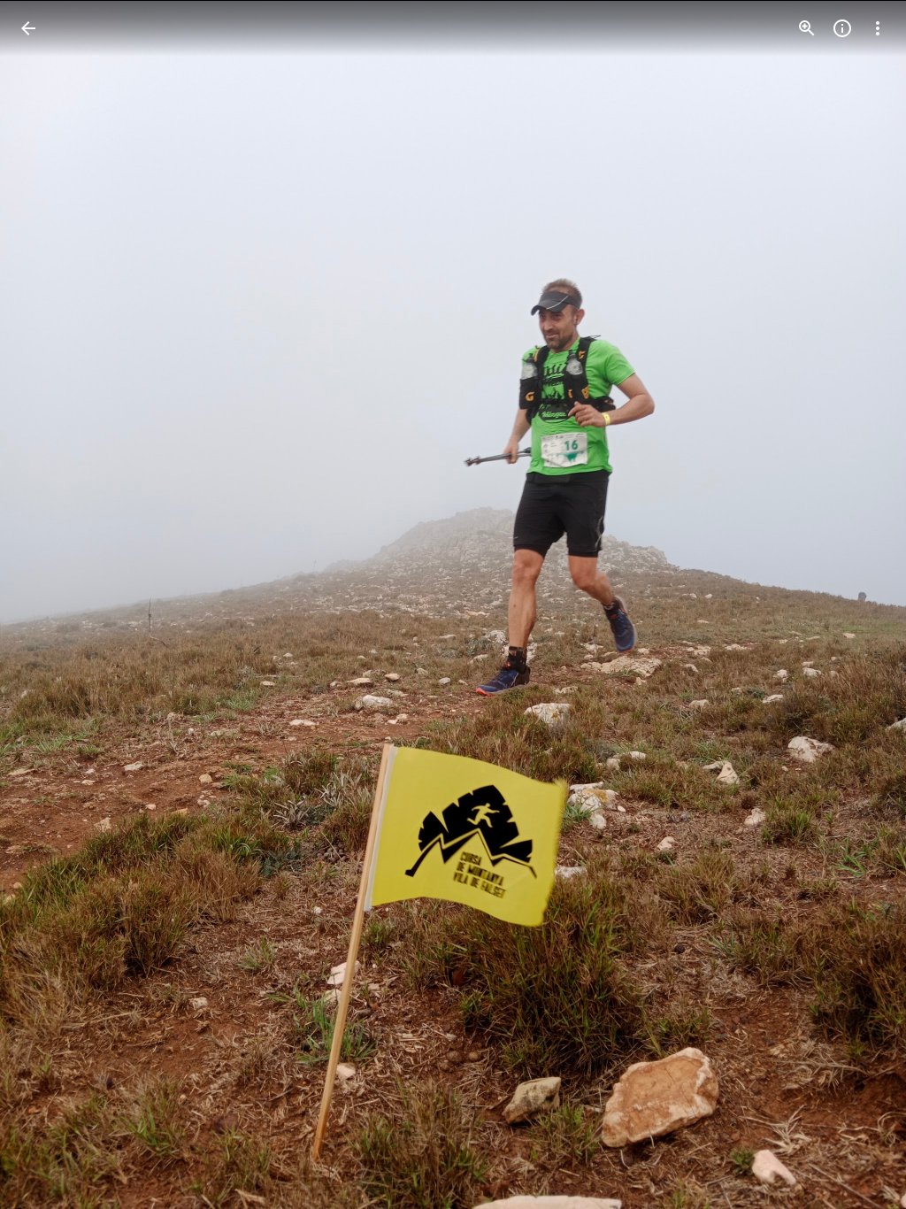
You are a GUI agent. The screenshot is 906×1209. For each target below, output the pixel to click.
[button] (49, 604)
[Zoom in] (807, 28)
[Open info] (842, 28)
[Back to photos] (28, 28)
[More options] (877, 28)
